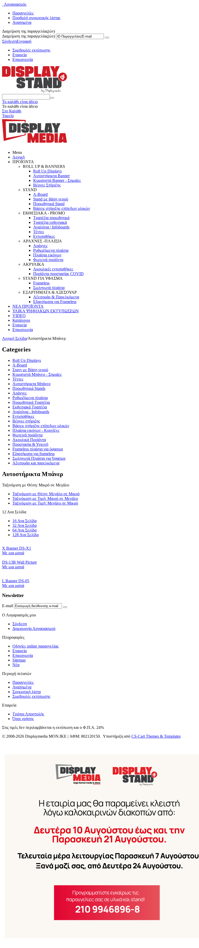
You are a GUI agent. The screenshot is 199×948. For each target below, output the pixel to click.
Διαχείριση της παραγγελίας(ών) (28, 36)
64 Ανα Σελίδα (24, 530)
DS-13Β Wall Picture (19, 562)
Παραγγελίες (23, 13)
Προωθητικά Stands (28, 388)
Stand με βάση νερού (50, 199)
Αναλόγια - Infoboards (30, 412)
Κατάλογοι (21, 320)
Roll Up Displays (47, 171)
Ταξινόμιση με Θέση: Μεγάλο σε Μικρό (46, 494)
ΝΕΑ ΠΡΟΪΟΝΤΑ (28, 306)
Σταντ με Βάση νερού (30, 370)
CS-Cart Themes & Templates (156, 736)
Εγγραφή (24, 41)
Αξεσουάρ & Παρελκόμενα (56, 297)
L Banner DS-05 (15, 581)
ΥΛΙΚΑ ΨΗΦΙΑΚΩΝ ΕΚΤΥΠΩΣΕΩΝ (45, 311)
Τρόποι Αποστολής (28, 714)
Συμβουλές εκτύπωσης (31, 50)
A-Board (40, 194)
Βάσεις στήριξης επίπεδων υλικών (61, 208)
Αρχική (18, 157)
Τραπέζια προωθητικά (51, 218)
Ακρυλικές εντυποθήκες (53, 269)
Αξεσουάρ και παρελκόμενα (35, 463)
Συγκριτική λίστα (26, 692)
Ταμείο (8, 115)
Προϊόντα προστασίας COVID (58, 273)
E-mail (7, 606)
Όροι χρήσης (23, 718)
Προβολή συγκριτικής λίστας (36, 18)
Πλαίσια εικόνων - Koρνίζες (35, 430)
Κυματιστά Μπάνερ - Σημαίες (37, 374)
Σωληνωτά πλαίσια (49, 287)
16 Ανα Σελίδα (24, 521)
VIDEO (19, 315)
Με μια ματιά (13, 553)
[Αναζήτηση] (52, 98)
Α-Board (19, 365)
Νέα (15, 665)
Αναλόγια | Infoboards (51, 227)
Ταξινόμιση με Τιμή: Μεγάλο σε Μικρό (45, 503)
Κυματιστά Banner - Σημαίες (57, 180)
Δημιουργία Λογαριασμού (33, 628)
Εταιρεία (19, 55)
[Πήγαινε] (107, 37)
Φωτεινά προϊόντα (48, 259)
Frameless (41, 283)
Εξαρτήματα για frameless (33, 453)
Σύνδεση (9, 41)
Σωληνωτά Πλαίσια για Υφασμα (38, 458)
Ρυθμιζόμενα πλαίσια (50, 250)
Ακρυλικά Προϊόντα (29, 439)
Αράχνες (40, 245)
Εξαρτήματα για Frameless (54, 301)
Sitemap (19, 660)
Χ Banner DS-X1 (16, 548)
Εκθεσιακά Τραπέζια (29, 407)
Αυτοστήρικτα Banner (51, 176)
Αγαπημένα (21, 22)
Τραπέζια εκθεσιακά (50, 222)
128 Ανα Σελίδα (25, 535)
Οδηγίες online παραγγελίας (35, 646)
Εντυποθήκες (44, 236)
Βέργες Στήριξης (47, 185)
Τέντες (38, 231)
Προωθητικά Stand (49, 204)
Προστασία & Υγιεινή (30, 444)
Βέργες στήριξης (26, 421)
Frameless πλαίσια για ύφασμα (37, 449)
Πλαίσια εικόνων (47, 255)
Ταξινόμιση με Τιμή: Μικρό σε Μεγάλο (45, 498)
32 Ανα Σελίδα (24, 525)
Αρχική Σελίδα (14, 338)
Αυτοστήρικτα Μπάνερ (31, 384)
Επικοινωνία (22, 59)
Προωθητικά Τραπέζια (31, 402)
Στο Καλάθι (11, 111)
